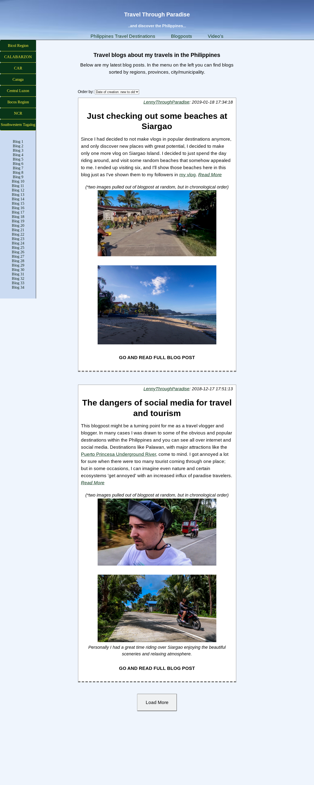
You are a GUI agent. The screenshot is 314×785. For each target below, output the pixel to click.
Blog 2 (18, 146)
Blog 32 (18, 278)
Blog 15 (18, 203)
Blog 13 (18, 194)
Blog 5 (18, 159)
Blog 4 (18, 155)
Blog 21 (18, 230)
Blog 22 (18, 234)
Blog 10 (18, 181)
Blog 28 (18, 261)
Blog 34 (18, 287)
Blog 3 (18, 150)
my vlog (187, 174)
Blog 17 (18, 212)
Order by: (86, 92)
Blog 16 (18, 208)
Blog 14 (18, 199)
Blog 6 (18, 164)
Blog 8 (18, 172)
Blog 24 (18, 243)
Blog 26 (18, 252)
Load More (157, 702)
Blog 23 (18, 239)
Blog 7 (18, 168)
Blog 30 (18, 270)
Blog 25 (18, 247)
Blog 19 (18, 221)
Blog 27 (18, 256)
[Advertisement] (147, 749)
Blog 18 (18, 217)
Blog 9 (18, 177)
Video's (215, 36)
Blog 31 (18, 274)
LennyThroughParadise (166, 102)
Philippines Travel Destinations (123, 36)
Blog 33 (18, 283)
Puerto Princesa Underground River (118, 454)
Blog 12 (18, 190)
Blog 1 (18, 141)
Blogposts (181, 36)
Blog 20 (18, 225)
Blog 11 (18, 186)
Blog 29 (18, 265)
